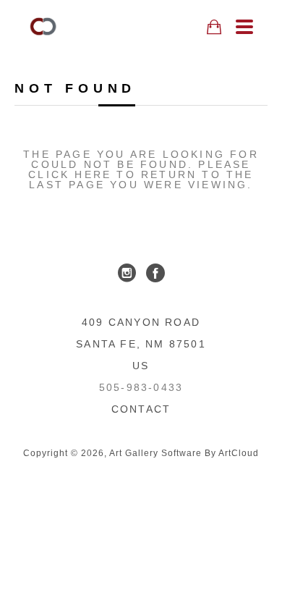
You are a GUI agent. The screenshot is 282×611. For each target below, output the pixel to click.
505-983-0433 (141, 387)
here (92, 174)
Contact (141, 409)
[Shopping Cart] (214, 27)
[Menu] (244, 27)
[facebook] (155, 273)
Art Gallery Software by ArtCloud (184, 453)
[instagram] (126, 273)
